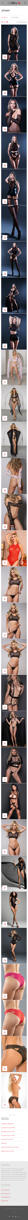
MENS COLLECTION (7, 1151)
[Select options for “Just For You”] (4, 165)
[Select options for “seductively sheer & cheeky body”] (4, 960)
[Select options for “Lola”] (4, 93)
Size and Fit (4, 1201)
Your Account (5, 1190)
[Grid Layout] (7, 22)
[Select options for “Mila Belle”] (4, 346)
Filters (5, 17)
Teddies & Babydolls (7, 1124)
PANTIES (4, 1143)
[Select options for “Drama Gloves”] (4, 129)
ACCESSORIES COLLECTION (10, 1147)
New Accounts (5, 1193)
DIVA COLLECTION (7, 1139)
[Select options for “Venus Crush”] (4, 273)
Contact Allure (5, 1197)
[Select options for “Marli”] (4, 57)
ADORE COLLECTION (8, 1131)
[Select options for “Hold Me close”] (4, 237)
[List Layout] (5, 22)
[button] (4, 382)
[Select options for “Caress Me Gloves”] (4, 490)
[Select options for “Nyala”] (4, 201)
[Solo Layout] (2, 22)
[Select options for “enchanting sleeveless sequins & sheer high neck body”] (4, 924)
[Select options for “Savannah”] (4, 309)
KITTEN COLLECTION (8, 1135)
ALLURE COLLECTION (8, 1127)
